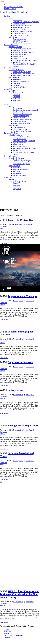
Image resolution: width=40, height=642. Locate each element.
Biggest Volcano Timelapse (22, 296)
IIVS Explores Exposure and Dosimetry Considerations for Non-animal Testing (19, 594)
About (6, 630)
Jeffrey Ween (15, 390)
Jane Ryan (29, 224)
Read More (4, 243)
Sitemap (7, 637)
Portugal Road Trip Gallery (23, 425)
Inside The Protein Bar (20, 220)
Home (2, 215)
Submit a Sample (10, 9)
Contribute (7, 631)
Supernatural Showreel (20, 362)
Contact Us (8, 633)
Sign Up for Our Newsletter (13, 7)
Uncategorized (18, 224)
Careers (6, 5)
